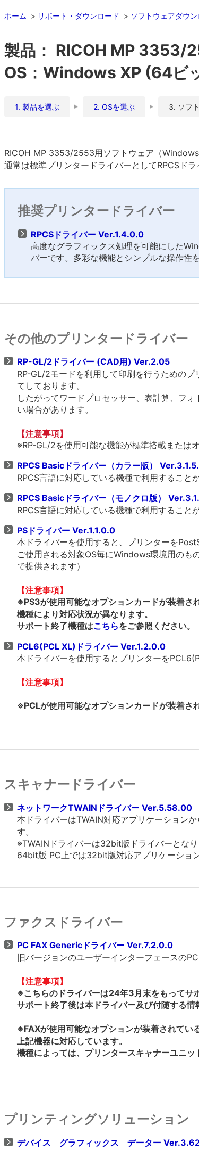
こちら (106, 625)
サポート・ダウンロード (78, 15)
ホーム (15, 15)
